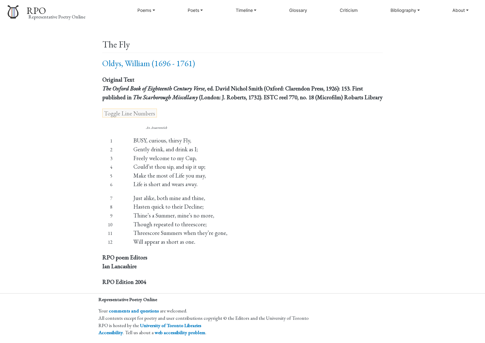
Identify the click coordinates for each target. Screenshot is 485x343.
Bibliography (403, 10)
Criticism (349, 10)
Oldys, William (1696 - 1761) (148, 63)
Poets (193, 10)
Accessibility (111, 332)
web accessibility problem (180, 332)
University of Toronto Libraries (170, 325)
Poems (144, 10)
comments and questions (134, 311)
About (458, 10)
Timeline (244, 10)
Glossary (298, 10)
